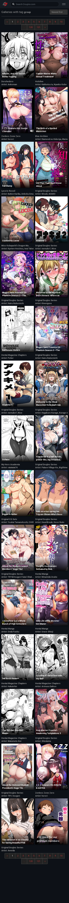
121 (38, 27)
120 (31, 27)
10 (61, 22)
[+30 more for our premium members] (51, 821)
